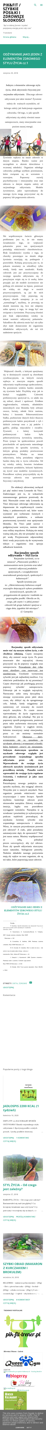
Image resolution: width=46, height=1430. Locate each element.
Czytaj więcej (9, 1141)
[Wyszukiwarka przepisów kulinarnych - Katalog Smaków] (23, 1371)
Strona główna (9, 37)
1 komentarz (22, 1138)
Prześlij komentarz (25, 1216)
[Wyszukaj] (35, 4)
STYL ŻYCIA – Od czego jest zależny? (20, 1187)
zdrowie (23, 983)
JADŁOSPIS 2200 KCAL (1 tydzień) (21, 1108)
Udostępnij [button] (8, 987)
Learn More (20, 1427)
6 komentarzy (23, 1299)
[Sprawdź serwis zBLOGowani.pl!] (23, 1390)
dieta (15, 983)
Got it (29, 1427)
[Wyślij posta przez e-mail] (30, 983)
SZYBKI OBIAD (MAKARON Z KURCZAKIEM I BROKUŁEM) (22, 1268)
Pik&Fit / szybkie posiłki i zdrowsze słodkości (14, 12)
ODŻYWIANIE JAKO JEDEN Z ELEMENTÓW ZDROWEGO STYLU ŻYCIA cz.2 (23, 910)
